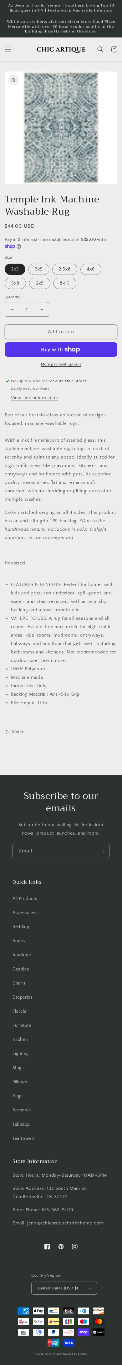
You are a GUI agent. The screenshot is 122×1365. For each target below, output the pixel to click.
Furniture (22, 1025)
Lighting (21, 1053)
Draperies (22, 997)
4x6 (91, 269)
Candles (21, 969)
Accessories (25, 912)
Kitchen (20, 1039)
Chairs (19, 983)
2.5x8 (65, 269)
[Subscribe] (102, 851)
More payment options (61, 364)
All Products (25, 898)
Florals (19, 1011)
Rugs (17, 1096)
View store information (34, 397)
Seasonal (22, 1110)
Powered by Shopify (75, 1354)
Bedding (21, 926)
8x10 (65, 283)
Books (19, 940)
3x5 (39, 269)
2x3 (15, 269)
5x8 (15, 283)
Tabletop (21, 1124)
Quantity (13, 297)
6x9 (40, 283)
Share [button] (18, 731)
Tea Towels (24, 1138)
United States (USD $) (58, 1288)
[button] (8, 49)
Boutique (22, 954)
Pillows (20, 1082)
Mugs (18, 1067)
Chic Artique (53, 1354)
